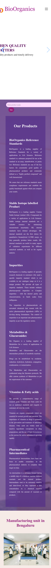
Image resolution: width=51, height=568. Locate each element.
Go (11, 109)
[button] (5, 549)
